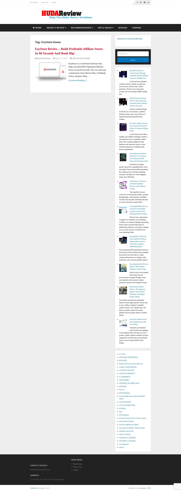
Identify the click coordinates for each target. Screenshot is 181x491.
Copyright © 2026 (145, 488)
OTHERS (122, 408)
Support (136, 28)
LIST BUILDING (125, 402)
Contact (54, 2)
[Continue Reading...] (78, 80)
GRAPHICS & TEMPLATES (129, 383)
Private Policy (34, 2)
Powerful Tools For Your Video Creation (132, 418)
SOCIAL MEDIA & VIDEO (128, 425)
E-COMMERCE (124, 377)
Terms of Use (44, 2)
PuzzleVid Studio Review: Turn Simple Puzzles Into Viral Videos (138, 321)
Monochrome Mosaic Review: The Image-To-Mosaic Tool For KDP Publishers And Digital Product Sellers (138, 292)
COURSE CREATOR (126, 370)
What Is (121, 447)
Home (38, 28)
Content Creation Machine (128, 367)
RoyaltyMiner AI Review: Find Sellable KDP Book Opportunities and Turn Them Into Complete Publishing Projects (138, 241)
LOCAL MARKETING (127, 405)
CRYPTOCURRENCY (127, 373)
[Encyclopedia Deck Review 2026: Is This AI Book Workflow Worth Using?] (123, 268)
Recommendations (81, 28)
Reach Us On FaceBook (129, 39)
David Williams (43, 58)
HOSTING (123, 386)
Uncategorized (124, 444)
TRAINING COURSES (127, 441)
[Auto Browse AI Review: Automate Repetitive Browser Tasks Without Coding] (123, 185)
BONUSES (122, 28)
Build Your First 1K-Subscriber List (131, 364)
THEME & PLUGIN (126, 431)
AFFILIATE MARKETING (128, 357)
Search (133, 60)
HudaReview (34, 488)
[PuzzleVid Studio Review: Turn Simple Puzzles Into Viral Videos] (123, 323)
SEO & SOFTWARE (81, 58)
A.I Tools (122, 354)
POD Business (124, 415)
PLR (120, 412)
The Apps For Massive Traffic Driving (132, 428)
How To (122, 390)
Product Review (55, 28)
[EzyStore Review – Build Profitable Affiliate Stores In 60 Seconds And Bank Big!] (50, 72)
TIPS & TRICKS (105, 28)
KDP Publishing (124, 393)
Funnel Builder (124, 380)
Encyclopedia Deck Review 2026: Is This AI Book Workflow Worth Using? (139, 266)
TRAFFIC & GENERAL (127, 438)
